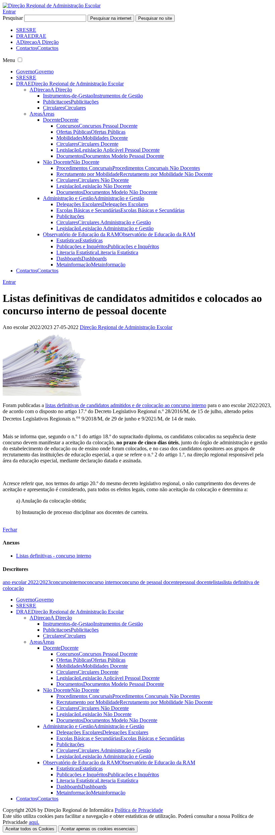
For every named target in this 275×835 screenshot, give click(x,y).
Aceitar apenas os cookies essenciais (98, 828)
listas (218, 582)
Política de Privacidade (139, 810)
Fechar (10, 529)
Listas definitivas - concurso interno (53, 556)
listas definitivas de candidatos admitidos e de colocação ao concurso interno (125, 405)
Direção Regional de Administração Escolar (126, 327)
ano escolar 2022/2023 (27, 582)
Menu (9, 60)
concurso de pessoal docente (150, 582)
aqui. (34, 822)
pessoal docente (196, 582)
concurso (60, 582)
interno (77, 582)
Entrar (9, 11)
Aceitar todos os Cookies (29, 828)
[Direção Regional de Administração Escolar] (52, 5)
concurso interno (102, 582)
